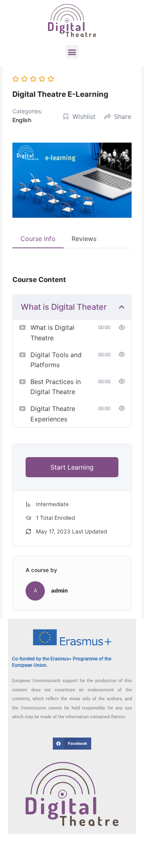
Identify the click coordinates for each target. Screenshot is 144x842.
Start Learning (72, 467)
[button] (72, 51)
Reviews (84, 239)
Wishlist (84, 116)
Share (122, 116)
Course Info (38, 239)
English (21, 119)
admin (59, 590)
